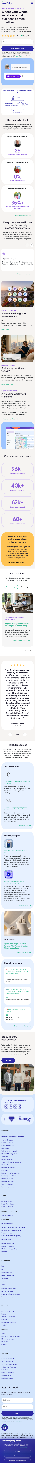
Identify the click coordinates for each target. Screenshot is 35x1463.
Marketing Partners (7, 1309)
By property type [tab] (11, 587)
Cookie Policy (23, 1447)
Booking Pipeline (6, 1129)
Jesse (18, 693)
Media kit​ (4, 1311)
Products (5, 1100)
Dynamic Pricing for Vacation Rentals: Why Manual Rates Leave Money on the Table (16, 915)
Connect (4, 1276)
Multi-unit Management (9, 1123)
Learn (3, 1236)
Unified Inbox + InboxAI (9, 1121)
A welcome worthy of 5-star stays (14, 395)
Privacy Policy (18, 56)
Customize (17, 1456)
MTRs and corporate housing (11, 1200)
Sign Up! (18, 1383)
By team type (6, 1209)
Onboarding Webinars (8, 1337)
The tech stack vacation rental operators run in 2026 (14, 852)
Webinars (4, 1248)
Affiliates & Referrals (8, 1286)
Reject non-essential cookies (17, 1460)
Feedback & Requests (8, 1292)
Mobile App (5, 1118)
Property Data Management (10, 1143)
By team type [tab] (25, 587)
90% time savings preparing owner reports (15, 778)
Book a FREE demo (17, 48)
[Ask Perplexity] (20, 1076)
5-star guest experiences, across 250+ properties (17, 752)
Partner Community (9, 1181)
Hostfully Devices (8, 310)
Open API (4, 1134)
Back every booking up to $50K (13, 369)
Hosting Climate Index (8, 1258)
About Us (4, 1303)
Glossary (4, 1251)
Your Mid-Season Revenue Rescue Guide (15, 821)
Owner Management (8, 1137)
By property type (7, 1193)
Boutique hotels (6, 1203)
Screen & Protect (8, 365)
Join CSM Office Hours (9, 1334)
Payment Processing (8, 1151)
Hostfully (4, 1299)
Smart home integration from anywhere (14, 315)
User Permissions (7, 1154)
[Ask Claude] (11, 1076)
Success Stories (6, 1242)
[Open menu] (32, 3)
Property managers (7, 1216)
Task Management (7, 1157)
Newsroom (5, 1289)
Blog (2, 1240)
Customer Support (7, 1328)
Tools (3, 1254)
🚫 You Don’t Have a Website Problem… (15, 980)
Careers (4, 1314)
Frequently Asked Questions (10, 1306)
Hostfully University (7, 1342)
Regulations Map (7, 1261)
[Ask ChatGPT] (6, 1076)
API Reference (6, 1345)
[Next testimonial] (25, 704)
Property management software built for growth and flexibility (17, 625)
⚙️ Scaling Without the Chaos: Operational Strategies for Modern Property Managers (17, 961)
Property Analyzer (7, 1267)
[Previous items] (27, 245)
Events (3, 1284)
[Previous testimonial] (10, 704)
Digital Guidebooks (9, 391)
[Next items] (32, 245)
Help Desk (4, 1339)
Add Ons (4, 1165)
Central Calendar (7, 1112)
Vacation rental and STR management (13, 1197)
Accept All (17, 1451)
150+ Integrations (7, 1185)
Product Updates (7, 1348)
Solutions (5, 1189)
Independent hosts (7, 1213)
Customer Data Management (11, 1132)
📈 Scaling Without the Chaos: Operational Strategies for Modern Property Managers (17, 941)
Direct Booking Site (7, 1115)
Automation (5, 1126)
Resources (5, 1230)
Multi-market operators (9, 1219)
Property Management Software (12, 1106)
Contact (4, 1295)
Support (4, 1323)
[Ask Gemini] (15, 1076)
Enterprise (4, 1221)
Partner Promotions (7, 1281)
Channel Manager (9, 259)
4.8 (17, 36)
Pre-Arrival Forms (7, 1148)
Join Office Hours (7, 1331)
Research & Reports (8, 1245)
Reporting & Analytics (8, 1145)
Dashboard (5, 1140)
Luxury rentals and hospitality (11, 1205)
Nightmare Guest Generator (10, 1264)
